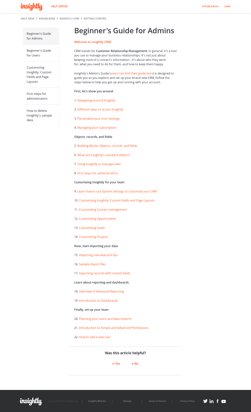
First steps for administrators (37, 96)
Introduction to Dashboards (98, 301)
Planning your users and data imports (105, 319)
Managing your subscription (96, 128)
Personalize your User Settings (98, 119)
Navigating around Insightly (96, 100)
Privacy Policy (187, 401)
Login (227, 6)
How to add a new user (95, 337)
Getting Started (95, 18)
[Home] (32, 7)
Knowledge (47, 18)
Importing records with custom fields (104, 273)
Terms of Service (157, 401)
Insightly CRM (69, 18)
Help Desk (28, 18)
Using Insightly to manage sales (99, 164)
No (136, 363)
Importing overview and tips (98, 255)
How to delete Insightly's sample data (39, 115)
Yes (117, 363)
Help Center (59, 6)
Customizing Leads (92, 228)
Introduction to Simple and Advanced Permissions (113, 328)
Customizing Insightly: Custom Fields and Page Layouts (39, 74)
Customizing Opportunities (97, 219)
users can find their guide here (132, 73)
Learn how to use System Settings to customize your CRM (117, 191)
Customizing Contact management (103, 210)
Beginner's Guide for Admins (39, 35)
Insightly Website (97, 401)
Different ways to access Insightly (100, 109)
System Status (210, 6)
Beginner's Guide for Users (39, 52)
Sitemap (127, 401)
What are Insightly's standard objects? (103, 155)
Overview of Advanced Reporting (101, 291)
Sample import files (92, 264)
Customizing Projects (93, 237)
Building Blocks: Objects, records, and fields (107, 146)
